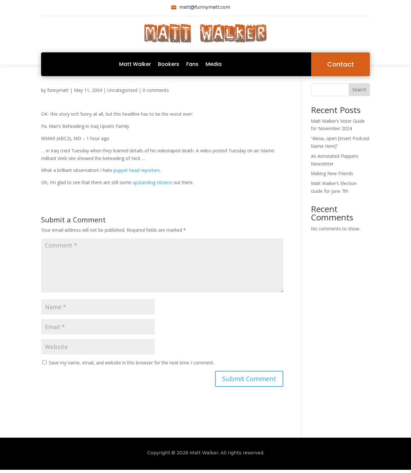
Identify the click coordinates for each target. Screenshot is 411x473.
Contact (340, 64)
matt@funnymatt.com (204, 7)
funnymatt (58, 90)
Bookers (168, 64)
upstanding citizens (152, 182)
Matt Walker (135, 64)
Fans (192, 64)
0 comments (156, 90)
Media (214, 64)
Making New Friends (332, 173)
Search (359, 89)
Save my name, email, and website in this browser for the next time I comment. (131, 363)
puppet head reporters (136, 170)
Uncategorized (122, 90)
